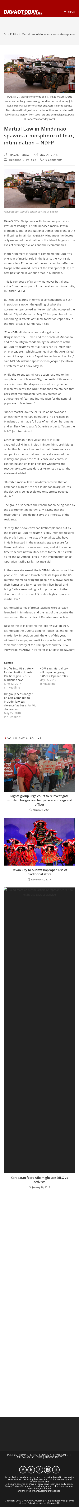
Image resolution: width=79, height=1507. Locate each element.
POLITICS (12, 1454)
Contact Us (54, 1503)
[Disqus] (39, 1242)
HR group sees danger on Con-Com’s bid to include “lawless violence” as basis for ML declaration (20, 701)
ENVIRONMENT (61, 1454)
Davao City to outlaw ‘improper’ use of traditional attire (39, 872)
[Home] (5, 34)
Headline (15, 160)
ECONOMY (45, 1454)
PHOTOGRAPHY (53, 1457)
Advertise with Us (37, 1503)
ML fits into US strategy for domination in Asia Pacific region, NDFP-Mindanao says (19, 674)
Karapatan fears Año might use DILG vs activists (39, 1180)
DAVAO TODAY (20, 155)
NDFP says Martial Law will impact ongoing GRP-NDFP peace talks (54, 672)
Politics (31, 160)
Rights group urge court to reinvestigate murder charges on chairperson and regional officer (39, 800)
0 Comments (54, 160)
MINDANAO (23, 1457)
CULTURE (37, 1457)
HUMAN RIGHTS (28, 1454)
